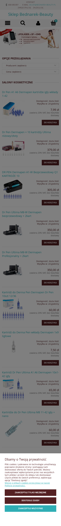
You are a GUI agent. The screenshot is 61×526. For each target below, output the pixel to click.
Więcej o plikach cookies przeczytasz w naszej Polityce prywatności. (27, 484)
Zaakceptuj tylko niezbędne (30, 492)
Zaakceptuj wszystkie (30, 508)
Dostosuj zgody (31, 500)
